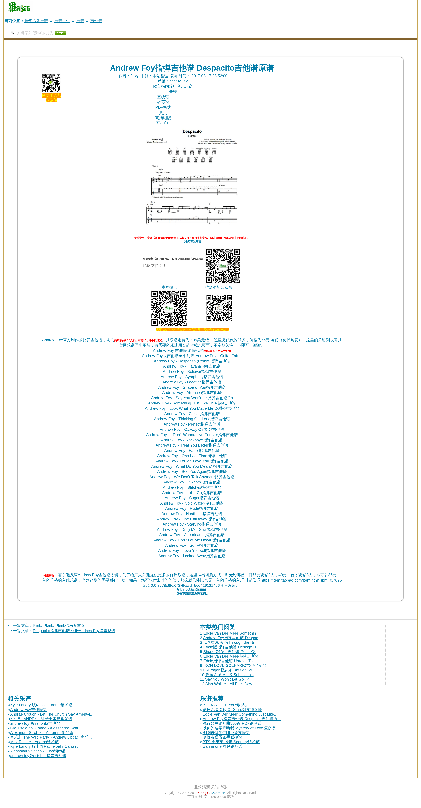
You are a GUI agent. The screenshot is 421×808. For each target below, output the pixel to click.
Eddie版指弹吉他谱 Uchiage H (229, 647)
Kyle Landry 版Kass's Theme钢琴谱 (41, 705)
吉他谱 (96, 20)
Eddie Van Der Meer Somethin (229, 633)
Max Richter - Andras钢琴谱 (34, 742)
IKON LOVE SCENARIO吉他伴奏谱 (234, 665)
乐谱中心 (62, 20)
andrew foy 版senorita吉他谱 (35, 723)
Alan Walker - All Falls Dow (228, 684)
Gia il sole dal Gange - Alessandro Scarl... (46, 728)
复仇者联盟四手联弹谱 (222, 737)
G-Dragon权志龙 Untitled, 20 (228, 670)
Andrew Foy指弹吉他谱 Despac (230, 638)
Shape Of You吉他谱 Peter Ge (229, 651)
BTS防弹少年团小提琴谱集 (226, 732)
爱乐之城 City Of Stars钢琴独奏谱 (232, 709)
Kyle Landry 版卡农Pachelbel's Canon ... (45, 746)
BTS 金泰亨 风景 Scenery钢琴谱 (231, 742)
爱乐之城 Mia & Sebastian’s (229, 674)
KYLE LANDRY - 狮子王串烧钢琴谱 (41, 719)
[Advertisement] (378, 6)
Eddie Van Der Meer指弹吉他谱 (230, 656)
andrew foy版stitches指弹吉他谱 (38, 755)
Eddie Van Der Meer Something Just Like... (240, 714)
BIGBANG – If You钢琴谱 (225, 705)
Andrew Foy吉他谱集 (28, 709)
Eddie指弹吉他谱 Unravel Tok (229, 661)
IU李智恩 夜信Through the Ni (228, 642)
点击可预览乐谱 (192, 241)
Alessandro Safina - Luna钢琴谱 (38, 751)
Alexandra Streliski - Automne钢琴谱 (41, 732)
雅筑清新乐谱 (36, 20)
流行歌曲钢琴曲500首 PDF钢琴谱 (232, 723)
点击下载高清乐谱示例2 (192, 593)
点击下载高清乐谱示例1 (192, 590)
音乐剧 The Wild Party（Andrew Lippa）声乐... (51, 737)
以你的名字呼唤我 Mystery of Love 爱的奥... (241, 728)
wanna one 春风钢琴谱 (222, 746)
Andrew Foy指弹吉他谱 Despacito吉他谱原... (242, 719)
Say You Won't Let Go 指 (227, 679)
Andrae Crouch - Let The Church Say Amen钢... (51, 714)
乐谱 (80, 20)
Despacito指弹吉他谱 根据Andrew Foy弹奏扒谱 (74, 630)
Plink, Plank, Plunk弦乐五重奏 (59, 625)
